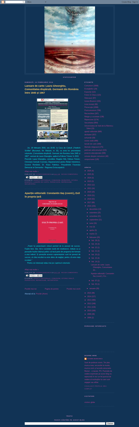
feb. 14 (94, 262)
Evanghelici (89, 89)
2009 (89, 314)
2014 (89, 296)
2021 (89, 188)
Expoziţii (87, 92)
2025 (89, 174)
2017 (89, 202)
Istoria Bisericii (90, 101)
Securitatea (30, 184)
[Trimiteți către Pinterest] (41, 177)
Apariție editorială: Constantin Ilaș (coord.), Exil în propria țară (52, 195)
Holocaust (88, 98)
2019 (89, 195)
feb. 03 (94, 284)
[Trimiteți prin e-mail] (30, 177)
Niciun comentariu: (69, 174)
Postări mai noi (31, 289)
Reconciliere (89, 113)
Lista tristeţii (89, 104)
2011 (89, 307)
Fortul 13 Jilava (90, 95)
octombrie (93, 216)
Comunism (56, 180)
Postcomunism (90, 110)
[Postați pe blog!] (33, 177)
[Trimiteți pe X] (35, 177)
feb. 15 (94, 258)
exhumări (88, 138)
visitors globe (89, 402)
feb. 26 (94, 244)
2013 (89, 300)
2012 (89, 303)
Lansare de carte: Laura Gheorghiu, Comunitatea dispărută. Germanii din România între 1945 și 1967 (51, 89)
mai (91, 227)
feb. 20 (94, 255)
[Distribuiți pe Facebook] (38, 177)
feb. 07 (94, 281)
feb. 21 (94, 251)
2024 (89, 178)
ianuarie (92, 288)
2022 (89, 185)
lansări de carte (41, 182)
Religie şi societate (91, 117)
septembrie (94, 220)
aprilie (92, 230)
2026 (89, 171)
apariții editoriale (42, 180)
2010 (89, 311)
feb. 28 (94, 240)
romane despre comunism (94, 156)
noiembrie (93, 213)
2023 (89, 181)
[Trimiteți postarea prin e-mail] (27, 177)
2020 (89, 192)
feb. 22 (94, 247)
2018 (89, 199)
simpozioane (89, 159)
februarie (93, 237)
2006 (89, 318)
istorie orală (67, 278)
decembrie (93, 209)
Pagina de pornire (52, 289)
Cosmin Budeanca (95, 358)
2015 (89, 293)
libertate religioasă (91, 147)
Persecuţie (55, 182)
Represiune (66, 182)
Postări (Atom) (42, 294)
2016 (89, 206)
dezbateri (65, 180)
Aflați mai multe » (32, 171)
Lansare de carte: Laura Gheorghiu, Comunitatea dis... (101, 267)
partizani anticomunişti (93, 150)
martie (92, 234)
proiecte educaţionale (92, 153)
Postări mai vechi (73, 289)
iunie (91, 223)
